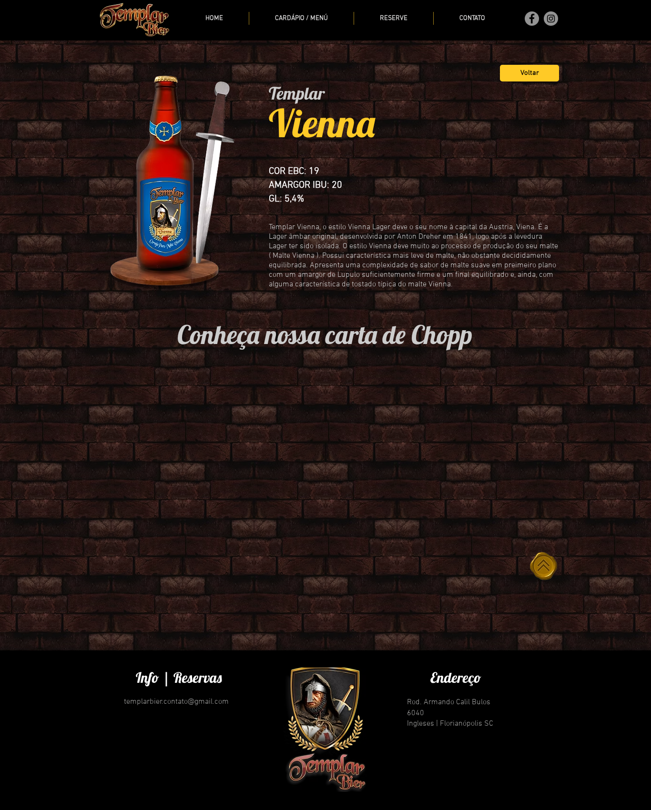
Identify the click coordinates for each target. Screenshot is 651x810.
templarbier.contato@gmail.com (176, 702)
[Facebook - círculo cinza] (532, 18)
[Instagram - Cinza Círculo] (551, 18)
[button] (301, 18)
